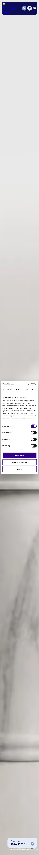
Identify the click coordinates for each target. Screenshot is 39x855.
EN (34, 8)
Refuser (19, 469)
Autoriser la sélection (19, 462)
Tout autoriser (19, 455)
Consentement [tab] (7, 390)
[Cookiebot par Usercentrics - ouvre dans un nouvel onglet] (28, 384)
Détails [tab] (18, 390)
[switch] (34, 432)
